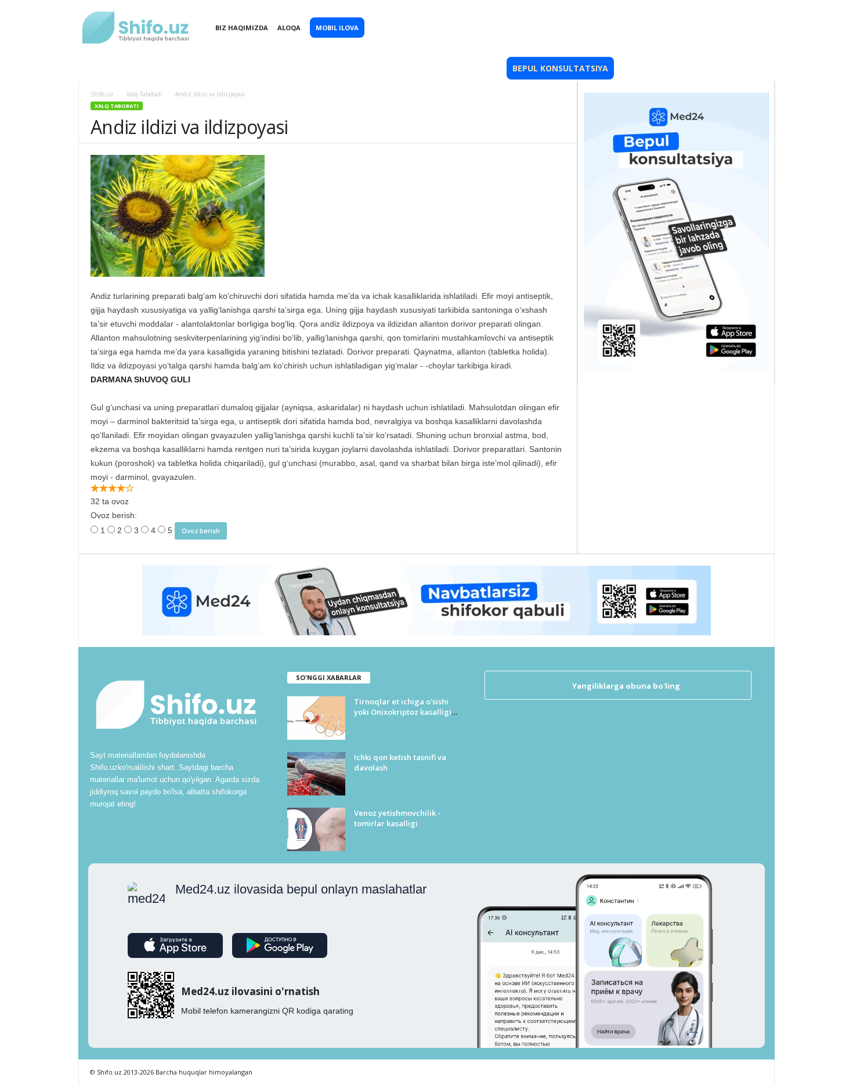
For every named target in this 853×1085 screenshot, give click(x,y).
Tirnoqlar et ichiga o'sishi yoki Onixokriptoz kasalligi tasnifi (402, 712)
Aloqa (289, 27)
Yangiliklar (125, 68)
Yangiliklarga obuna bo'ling (625, 686)
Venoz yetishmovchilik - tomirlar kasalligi (397, 818)
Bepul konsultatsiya (560, 68)
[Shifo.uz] (136, 18)
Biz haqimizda (241, 27)
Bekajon (420, 68)
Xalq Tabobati (202, 68)
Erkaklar (477, 68)
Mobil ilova (337, 27)
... (725, 68)
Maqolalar (280, 68)
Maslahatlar (354, 68)
